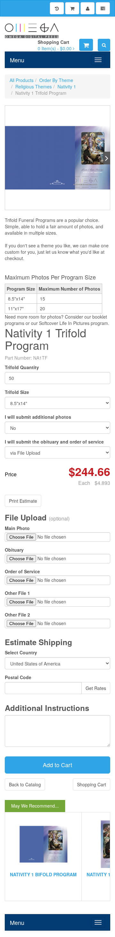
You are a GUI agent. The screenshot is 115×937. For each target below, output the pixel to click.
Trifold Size (17, 392)
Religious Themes (33, 86)
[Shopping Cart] (72, 8)
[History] (57, 8)
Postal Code (18, 677)
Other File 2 (17, 614)
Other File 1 (17, 593)
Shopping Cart (91, 784)
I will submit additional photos (38, 417)
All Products (22, 80)
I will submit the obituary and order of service (54, 441)
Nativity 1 (66, 86)
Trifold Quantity (22, 367)
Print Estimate (23, 501)
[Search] (104, 45)
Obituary (14, 550)
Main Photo (17, 528)
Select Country (21, 652)
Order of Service (22, 571)
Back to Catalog (25, 784)
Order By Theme (56, 80)
